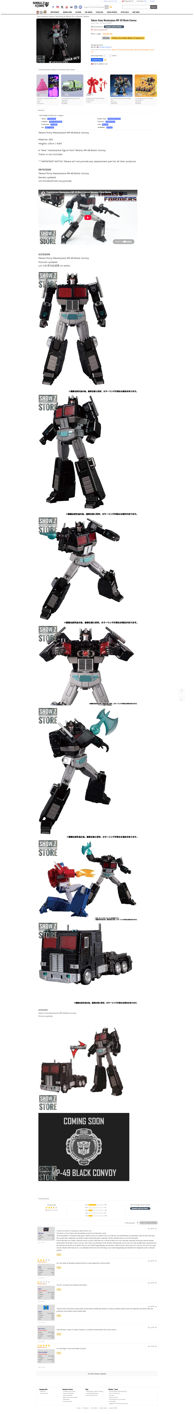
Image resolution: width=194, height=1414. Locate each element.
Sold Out (109, 127)
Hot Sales (94, 1408)
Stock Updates (67, 1395)
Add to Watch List (100, 64)
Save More (112, 1401)
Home (51, 16)
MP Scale (105, 124)
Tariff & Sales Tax (91, 1395)
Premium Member (42, 1290)
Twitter (62, 7)
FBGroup (76, 7)
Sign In (106, 1)
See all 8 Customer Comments (97, 1374)
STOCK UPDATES (112, 12)
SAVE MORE (136, 12)
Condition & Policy (69, 1391)
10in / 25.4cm (50, 127)
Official (79, 16)
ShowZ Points (113, 1397)
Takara (86, 16)
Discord (80, 7)
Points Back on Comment (117, 1399)
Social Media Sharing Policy (118, 1391)
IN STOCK (78, 12)
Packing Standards (92, 1393)
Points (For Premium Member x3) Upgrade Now (128, 38)
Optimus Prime (110, 121)
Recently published (151, 1222)
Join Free (114, 1)
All (138, 1222)
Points (106, 38)
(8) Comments (97, 27)
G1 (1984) (54, 124)
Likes (142, 1222)
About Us (43, 1391)
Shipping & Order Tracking (94, 1391)
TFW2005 (71, 7)
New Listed (103, 1408)
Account (111, 1395)
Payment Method (68, 1393)
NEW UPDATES (55, 12)
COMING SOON (67, 12)
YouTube (67, 7)
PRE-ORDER (88, 12)
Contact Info (44, 1393)
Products (86, 1408)
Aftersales (66, 1399)
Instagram (58, 7)
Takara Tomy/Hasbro (56, 121)
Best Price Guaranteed (70, 1397)
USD (99, 34)
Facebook (53, 7)
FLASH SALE (99, 12)
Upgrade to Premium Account (118, 1403)
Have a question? (100, 30)
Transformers (51, 119)
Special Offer (113, 1408)
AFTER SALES (125, 12)
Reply (58, 1254)
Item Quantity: (97, 56)
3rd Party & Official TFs (64, 16)
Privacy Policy (67, 1401)
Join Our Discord (114, 1393)
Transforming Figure (114, 119)
